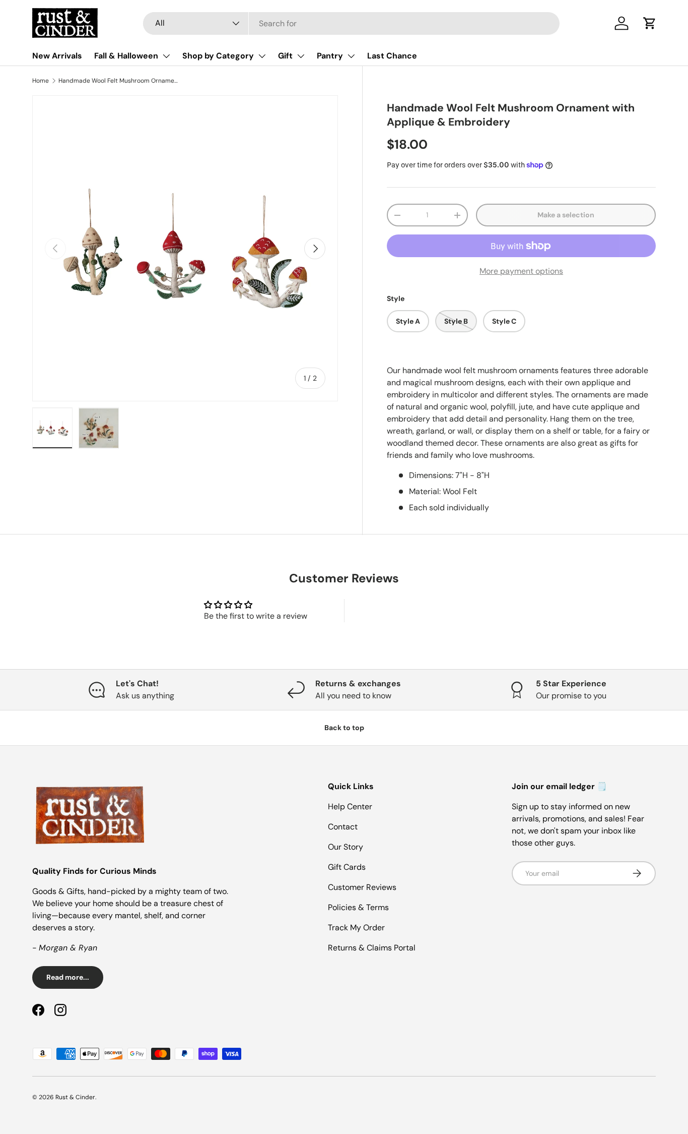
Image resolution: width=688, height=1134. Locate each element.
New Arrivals (57, 55)
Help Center (350, 806)
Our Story (345, 847)
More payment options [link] (521, 271)
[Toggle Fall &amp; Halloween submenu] (166, 56)
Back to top (344, 727)
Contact (343, 826)
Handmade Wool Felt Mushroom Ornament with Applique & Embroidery (118, 81)
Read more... (67, 977)
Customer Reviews (362, 887)
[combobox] (351, 23)
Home (40, 81)
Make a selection (565, 214)
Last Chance (392, 55)
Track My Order (356, 927)
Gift (285, 55)
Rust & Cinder (75, 1097)
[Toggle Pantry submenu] (351, 56)
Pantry (330, 55)
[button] (650, 23)
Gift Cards (347, 867)
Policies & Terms (358, 907)
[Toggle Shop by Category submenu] (262, 56)
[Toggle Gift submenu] (301, 56)
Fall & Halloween (126, 55)
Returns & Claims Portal (372, 947)
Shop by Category (218, 55)
